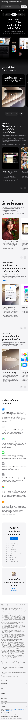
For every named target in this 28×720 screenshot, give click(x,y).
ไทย (1, 712)
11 (9, 511)
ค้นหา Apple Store (15, 709)
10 (5, 510)
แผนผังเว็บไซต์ (19, 718)
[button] (10, 6)
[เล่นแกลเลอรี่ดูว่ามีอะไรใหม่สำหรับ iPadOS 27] (21, 114)
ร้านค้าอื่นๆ (22, 709)
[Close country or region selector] (26, 1)
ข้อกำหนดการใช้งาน (14, 716)
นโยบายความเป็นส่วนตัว (5, 716)
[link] (14, 14)
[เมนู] (26, 11)
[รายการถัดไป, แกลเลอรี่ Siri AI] (25, 188)
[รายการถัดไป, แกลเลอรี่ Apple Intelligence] (25, 257)
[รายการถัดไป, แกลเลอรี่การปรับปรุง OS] (25, 387)
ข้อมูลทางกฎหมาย (13, 718)
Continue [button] (24, 6)
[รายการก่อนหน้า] (1, 15)
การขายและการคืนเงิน (5, 718)
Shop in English (6, 712)
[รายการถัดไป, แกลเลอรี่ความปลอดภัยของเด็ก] (25, 328)
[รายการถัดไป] (27, 15)
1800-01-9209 (9, 710)
